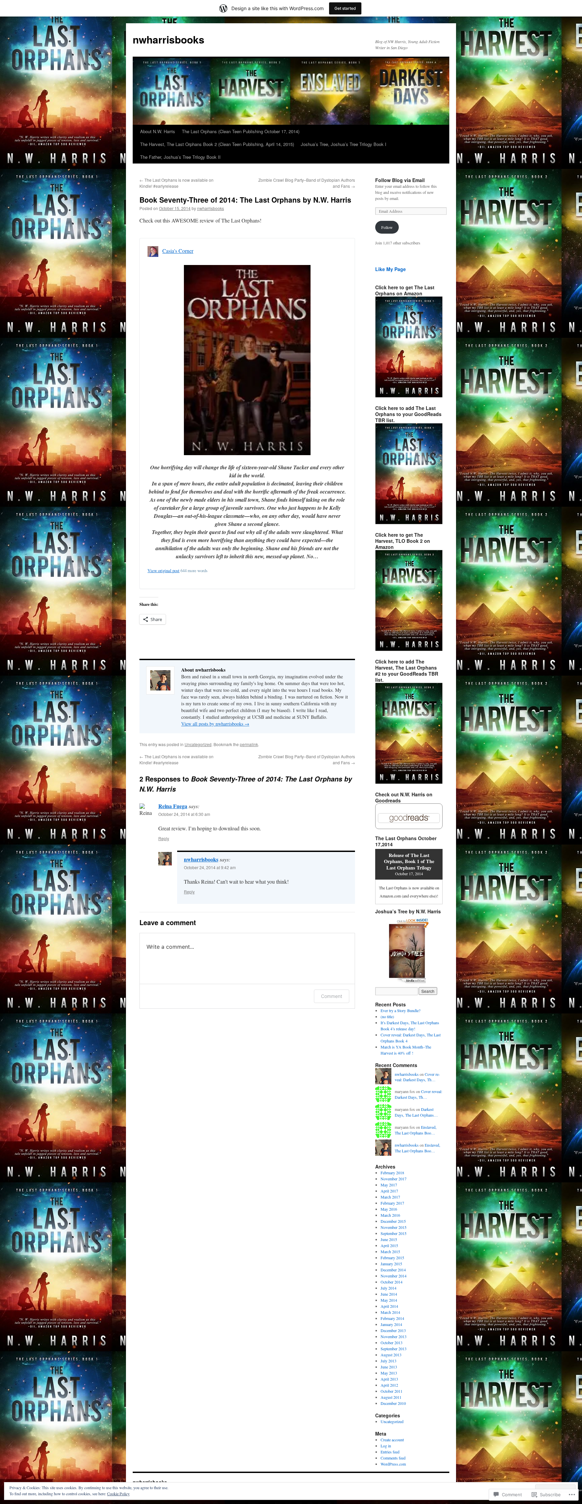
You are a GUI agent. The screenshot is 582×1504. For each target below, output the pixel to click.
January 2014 (391, 1324)
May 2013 (389, 1373)
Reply (163, 838)
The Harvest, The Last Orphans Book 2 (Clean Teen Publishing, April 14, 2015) (217, 144)
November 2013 (394, 1336)
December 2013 (393, 1330)
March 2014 (390, 1312)
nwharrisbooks (168, 39)
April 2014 (389, 1306)
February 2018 (392, 1172)
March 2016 (390, 1215)
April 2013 (389, 1379)
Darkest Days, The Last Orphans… (416, 1112)
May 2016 (389, 1209)
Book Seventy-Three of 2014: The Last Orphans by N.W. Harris (245, 200)
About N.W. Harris (157, 131)
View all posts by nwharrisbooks (215, 723)
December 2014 (393, 1269)
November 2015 (394, 1227)
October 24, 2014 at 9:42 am (210, 867)
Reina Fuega (172, 806)
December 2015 (393, 1221)
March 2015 (390, 1251)
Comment (331, 996)
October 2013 (391, 1342)
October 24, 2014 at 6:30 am (184, 814)
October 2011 (391, 1391)
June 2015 (389, 1239)
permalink (249, 744)
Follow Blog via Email (400, 180)
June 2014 (389, 1294)
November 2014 (394, 1275)
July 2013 (388, 1360)
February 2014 (392, 1318)
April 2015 (389, 1245)
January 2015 (391, 1263)
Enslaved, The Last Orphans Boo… (416, 1130)
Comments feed (393, 1458)
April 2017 (389, 1190)
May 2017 (389, 1184)
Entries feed (390, 1451)
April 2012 (389, 1385)
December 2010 (393, 1403)
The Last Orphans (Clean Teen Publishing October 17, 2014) (240, 131)
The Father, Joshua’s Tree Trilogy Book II (180, 157)
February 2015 (392, 1257)
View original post (164, 570)
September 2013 (394, 1348)
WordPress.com (393, 1464)
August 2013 (391, 1354)
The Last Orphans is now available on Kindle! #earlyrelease (176, 183)
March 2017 (390, 1197)
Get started (345, 8)
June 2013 (389, 1366)
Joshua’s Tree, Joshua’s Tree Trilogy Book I (343, 144)
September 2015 (394, 1233)
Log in (386, 1445)
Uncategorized (198, 744)
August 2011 (391, 1397)
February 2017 (392, 1203)
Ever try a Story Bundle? (400, 1010)
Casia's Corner (177, 250)
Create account (392, 1439)
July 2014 (388, 1288)
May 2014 (389, 1300)
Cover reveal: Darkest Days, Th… (417, 1077)
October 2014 (391, 1282)
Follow (387, 227)
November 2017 (394, 1178)
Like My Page (390, 269)
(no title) (387, 1016)
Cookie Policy (118, 1493)
